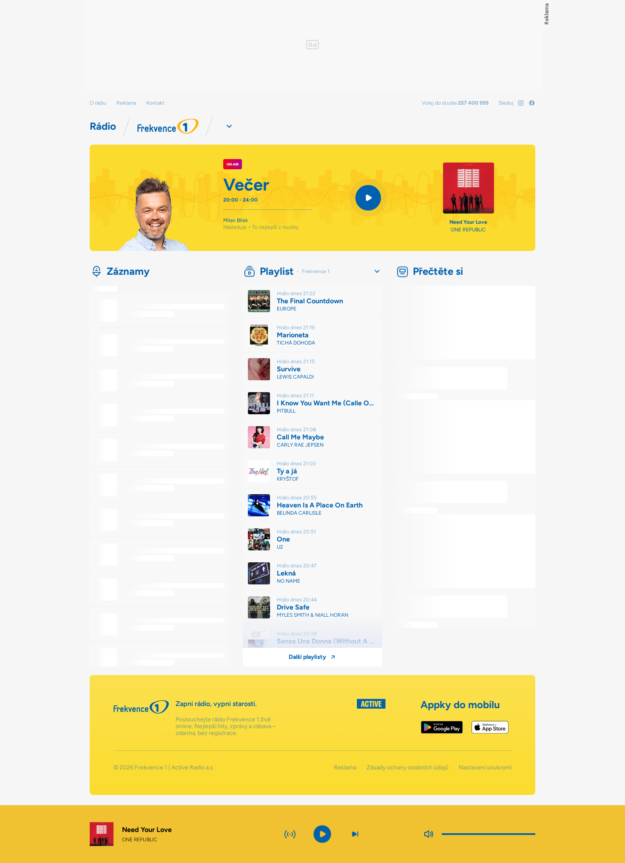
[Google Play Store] (441, 727)
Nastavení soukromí (485, 767)
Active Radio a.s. (192, 767)
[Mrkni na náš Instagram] (520, 103)
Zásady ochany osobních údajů (407, 767)
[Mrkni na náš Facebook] (531, 103)
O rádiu (98, 103)
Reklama (126, 103)
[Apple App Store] (490, 727)
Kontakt (155, 103)
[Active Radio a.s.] (371, 718)
